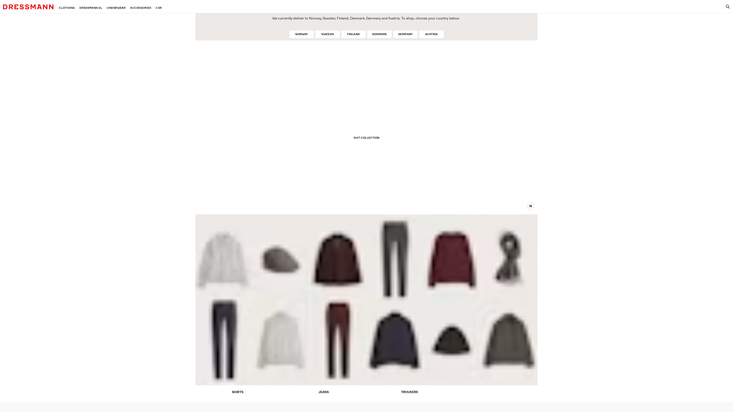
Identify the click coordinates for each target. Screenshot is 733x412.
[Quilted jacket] (395, 342)
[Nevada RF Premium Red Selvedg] (223, 340)
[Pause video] (530, 206)
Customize (364, 232)
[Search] (727, 6)
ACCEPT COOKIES (420, 232)
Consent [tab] (310, 174)
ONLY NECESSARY (312, 232)
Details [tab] (366, 174)
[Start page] (28, 6)
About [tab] (422, 174)
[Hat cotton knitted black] (452, 347)
